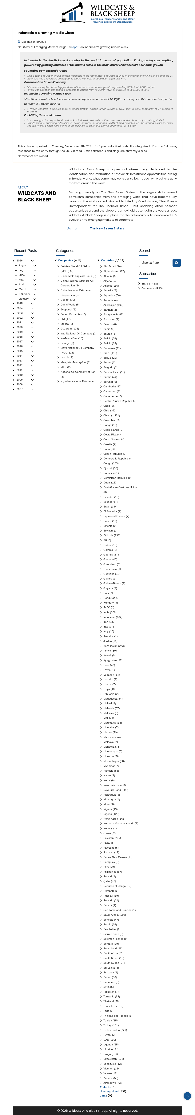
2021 (20, 322)
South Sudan (111, 962)
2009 (20, 379)
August (23, 265)
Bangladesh (110, 314)
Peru (106, 866)
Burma (107, 376)
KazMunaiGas (69, 338)
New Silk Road (112, 789)
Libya (106, 689)
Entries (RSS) (149, 283)
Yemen (107, 1073)
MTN (63, 367)
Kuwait (107, 655)
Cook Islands (111, 429)
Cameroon (109, 391)
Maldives (108, 713)
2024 (20, 308)
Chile (106, 410)
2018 (20, 336)
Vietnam (108, 1068)
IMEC (106, 607)
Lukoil (64, 357)
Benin (106, 328)
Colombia (109, 420)
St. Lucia (108, 972)
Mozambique (111, 761)
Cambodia (109, 386)
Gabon (107, 545)
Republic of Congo (114, 885)
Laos (106, 665)
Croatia (107, 444)
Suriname (109, 982)
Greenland (109, 564)
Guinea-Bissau (112, 583)
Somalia (108, 943)
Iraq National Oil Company (76, 333)
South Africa (110, 953)
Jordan (107, 641)
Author (72, 228)
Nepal (106, 780)
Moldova (108, 741)
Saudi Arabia (111, 914)
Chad (106, 405)
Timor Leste (110, 1006)
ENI (63, 319)
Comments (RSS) (152, 288)
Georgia (108, 554)
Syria (106, 986)
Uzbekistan (110, 1058)
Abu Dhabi (109, 266)
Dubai (106, 482)
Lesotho (108, 679)
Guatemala (110, 569)
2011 (19, 370)
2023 (20, 312)
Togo (106, 1010)
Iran (105, 621)
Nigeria (107, 809)
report (75, 47)
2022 (20, 317)
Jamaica (108, 636)
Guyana (108, 588)
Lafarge (65, 343)
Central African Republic (117, 400)
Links (103, 1095)
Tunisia (107, 1020)
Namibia (108, 770)
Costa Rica (110, 434)
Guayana (108, 573)
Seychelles (109, 929)
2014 (20, 355)
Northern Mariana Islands (118, 823)
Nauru (107, 775)
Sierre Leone (111, 933)
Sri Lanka (109, 967)
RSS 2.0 (70, 151)
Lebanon (108, 674)
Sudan (107, 977)
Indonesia (109, 617)
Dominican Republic (115, 477)
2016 (20, 346)
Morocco (108, 756)
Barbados (109, 319)
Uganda (108, 1044)
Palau (106, 842)
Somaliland (110, 948)
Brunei (107, 362)
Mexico (107, 732)
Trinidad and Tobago (115, 1015)
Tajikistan (108, 991)
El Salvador (110, 511)
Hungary (108, 602)
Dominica (109, 473)
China (106, 415)
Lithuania (108, 693)
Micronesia (110, 737)
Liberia (107, 684)
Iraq (105, 626)
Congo (107, 424)
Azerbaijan (109, 304)
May (21, 279)
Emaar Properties (71, 314)
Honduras (109, 597)
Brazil (106, 352)
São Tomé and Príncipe (117, 909)
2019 (20, 331)
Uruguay (108, 1054)
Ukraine (108, 1049)
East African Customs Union (120, 487)
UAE (106, 1039)
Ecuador (108, 497)
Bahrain (108, 309)
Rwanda (108, 900)
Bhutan (107, 333)
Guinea (107, 578)
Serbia (107, 924)
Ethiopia (108, 535)
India (106, 612)
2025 (20, 303)
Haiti (106, 593)
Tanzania (108, 996)
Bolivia (107, 338)
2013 (20, 360)
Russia (107, 895)
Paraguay (109, 861)
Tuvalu (107, 1034)
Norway (108, 828)
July (21, 270)
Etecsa (65, 323)
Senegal (108, 919)
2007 (20, 389)
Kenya (107, 650)
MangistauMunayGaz (73, 362)
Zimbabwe (109, 1082)
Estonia (107, 525)
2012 (20, 365)
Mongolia (108, 746)
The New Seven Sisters (107, 228)
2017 (20, 341)
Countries (107, 260)
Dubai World (68, 304)
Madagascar (110, 698)
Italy (105, 631)
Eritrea (107, 521)
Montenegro (110, 751)
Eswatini (108, 530)
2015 (20, 351)
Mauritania (109, 722)
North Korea (110, 818)
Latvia (107, 669)
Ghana (107, 559)
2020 (20, 327)
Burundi (108, 381)
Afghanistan (110, 271)
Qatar (106, 881)
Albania (107, 276)
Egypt (106, 506)
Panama (108, 852)
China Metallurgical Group (76, 275)
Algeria (107, 280)
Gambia (108, 549)
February (24, 293)
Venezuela (109, 1063)
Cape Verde (110, 396)
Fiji (105, 540)
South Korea (110, 957)
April (21, 284)
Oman (107, 833)
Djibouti (107, 468)
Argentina (109, 295)
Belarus (108, 324)
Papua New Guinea (115, 857)
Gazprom (66, 328)
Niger (106, 804)
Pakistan (108, 837)
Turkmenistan (111, 1030)
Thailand (108, 1001)
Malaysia (108, 708)
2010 (20, 374)
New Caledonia (112, 785)
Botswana (109, 348)
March (22, 289)
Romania (108, 890)
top (187, 1096)
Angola (107, 285)
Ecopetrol (66, 309)
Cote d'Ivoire (111, 439)
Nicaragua (109, 794)
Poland (107, 876)
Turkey (107, 1025)
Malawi (107, 703)
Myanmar (109, 765)
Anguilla (108, 290)
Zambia (108, 1078)
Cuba (106, 448)
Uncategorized (140, 146)
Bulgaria (108, 367)
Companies (65, 260)
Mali (105, 717)
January (24, 298)
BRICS (107, 357)
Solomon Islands (113, 938)
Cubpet (65, 299)
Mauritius (108, 727)
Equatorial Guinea (114, 516)
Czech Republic (112, 453)
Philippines (109, 871)
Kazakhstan (110, 645)
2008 (20, 384)
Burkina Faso (111, 372)
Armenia (108, 300)
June (22, 274)
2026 (20, 260)
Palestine (108, 847)
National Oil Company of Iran (78, 371)
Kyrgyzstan (110, 660)
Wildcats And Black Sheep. (88, 1111)
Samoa (107, 905)
